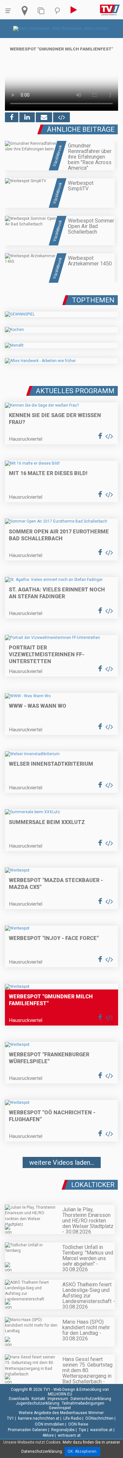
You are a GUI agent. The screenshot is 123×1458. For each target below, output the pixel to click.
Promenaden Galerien (27, 1430)
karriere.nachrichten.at (38, 1418)
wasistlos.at (101, 1430)
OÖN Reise (78, 1424)
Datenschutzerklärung (91, 1398)
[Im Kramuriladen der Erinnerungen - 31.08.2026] (61, 1182)
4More (48, 1435)
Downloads (19, 1398)
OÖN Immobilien (49, 1424)
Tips (82, 1430)
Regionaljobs (63, 1430)
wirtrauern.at (69, 1435)
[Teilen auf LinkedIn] (27, 117)
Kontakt (38, 1398)
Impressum (58, 1398)
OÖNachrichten (99, 1418)
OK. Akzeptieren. (82, 1451)
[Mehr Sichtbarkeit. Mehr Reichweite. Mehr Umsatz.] (61, 28)
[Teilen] (44, 117)
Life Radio (72, 1418)
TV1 (10, 1418)
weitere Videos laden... (61, 1162)
